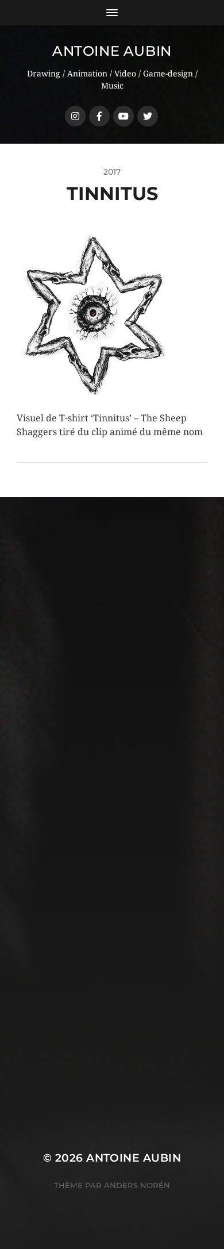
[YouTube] (123, 116)
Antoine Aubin (112, 51)
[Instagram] (75, 116)
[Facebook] (99, 116)
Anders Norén (137, 1185)
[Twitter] (147, 116)
